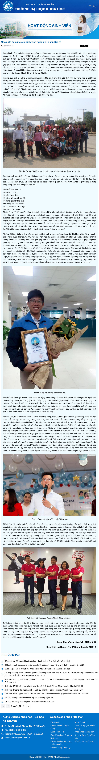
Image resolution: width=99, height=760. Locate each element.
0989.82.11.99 (18, 734)
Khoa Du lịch (80, 722)
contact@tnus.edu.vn (20, 738)
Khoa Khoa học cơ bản (84, 732)
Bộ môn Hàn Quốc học (84, 741)
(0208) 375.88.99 (35, 734)
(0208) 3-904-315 (17, 730)
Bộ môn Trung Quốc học (61, 747)
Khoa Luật (55, 722)
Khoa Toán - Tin (57, 732)
